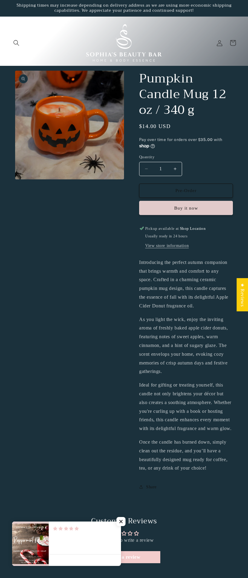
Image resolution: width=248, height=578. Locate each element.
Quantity (147, 157)
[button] (16, 43)
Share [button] (151, 487)
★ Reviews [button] (242, 295)
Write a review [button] (124, 557)
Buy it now (186, 208)
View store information (167, 245)
